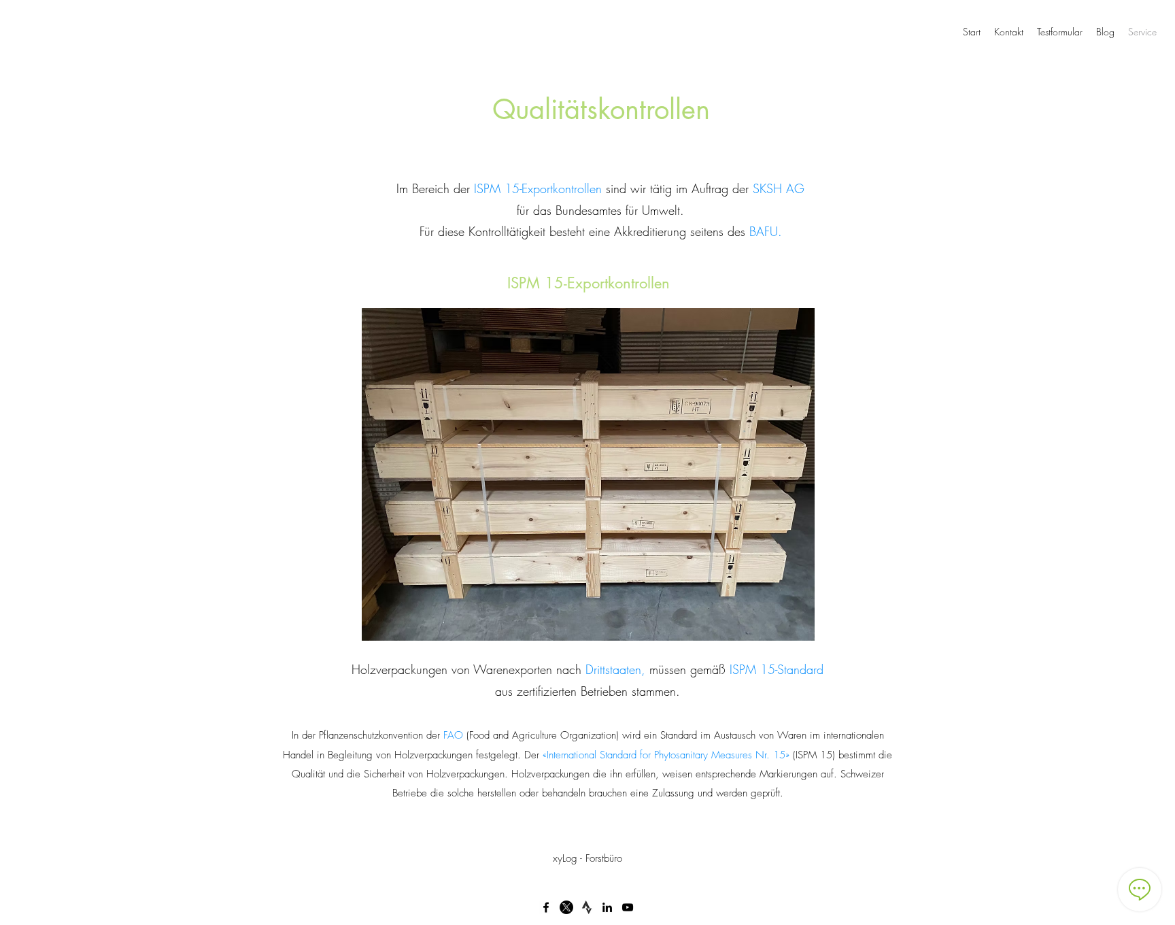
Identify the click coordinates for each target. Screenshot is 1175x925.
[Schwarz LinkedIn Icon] (607, 907)
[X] (566, 907)
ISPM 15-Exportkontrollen (540, 188)
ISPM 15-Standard (776, 669)
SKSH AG (778, 188)
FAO (453, 735)
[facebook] (546, 907)
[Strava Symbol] (587, 907)
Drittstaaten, (617, 669)
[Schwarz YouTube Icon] (627, 907)
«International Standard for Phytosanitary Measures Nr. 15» (666, 755)
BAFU (763, 231)
